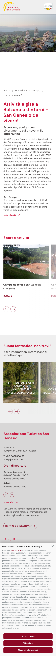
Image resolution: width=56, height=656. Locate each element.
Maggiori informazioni (28, 650)
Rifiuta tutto (28, 643)
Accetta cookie (28, 636)
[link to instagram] (5, 495)
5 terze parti (16, 550)
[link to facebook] (12, 495)
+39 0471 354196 (15, 456)
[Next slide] (13, 309)
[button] (52, 546)
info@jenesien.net (13, 459)
